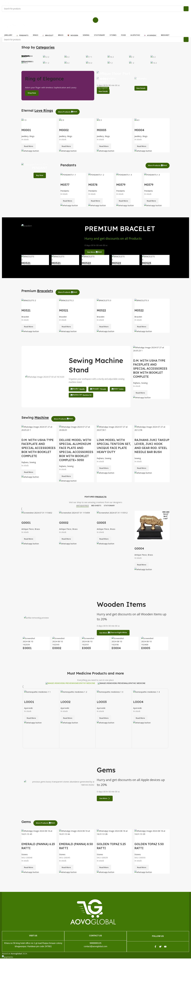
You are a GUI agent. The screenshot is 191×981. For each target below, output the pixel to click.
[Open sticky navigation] (95, 30)
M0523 (146, 263)
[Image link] (93, 911)
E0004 (116, 648)
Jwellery (24, 136)
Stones (24, 854)
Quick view (24, 125)
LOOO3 (102, 702)
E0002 (56, 648)
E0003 (86, 648)
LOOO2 (65, 702)
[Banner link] (133, 72)
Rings (31, 136)
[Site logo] (7, 2)
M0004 (139, 130)
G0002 (63, 523)
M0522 (86, 263)
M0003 (101, 130)
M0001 (26, 130)
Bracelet (25, 316)
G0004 (139, 548)
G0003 (101, 523)
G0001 (26, 523)
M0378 (92, 184)
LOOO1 (29, 702)
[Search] (186, 8)
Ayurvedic (28, 708)
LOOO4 (138, 702)
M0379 (120, 184)
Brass (37, 529)
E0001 (27, 648)
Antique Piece (27, 529)
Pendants (64, 190)
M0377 (64, 184)
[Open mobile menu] (95, 20)
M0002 (64, 130)
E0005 (145, 648)
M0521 (26, 263)
